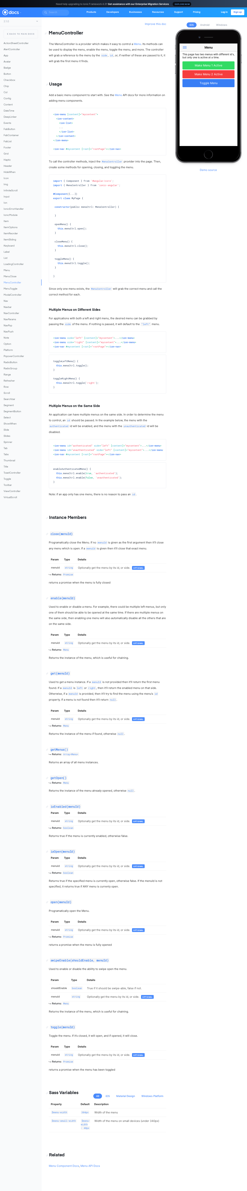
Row (6, 387)
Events (7, 123)
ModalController (13, 295)
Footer (7, 148)
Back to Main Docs (22, 34)
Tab (5, 448)
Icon (6, 178)
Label (7, 252)
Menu (7, 270)
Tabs (6, 454)
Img (6, 184)
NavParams (10, 319)
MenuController (12, 283)
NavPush (9, 332)
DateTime (9, 111)
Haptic (7, 160)
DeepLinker (10, 117)
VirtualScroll (10, 497)
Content (8, 105)
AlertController (12, 49)
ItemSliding (10, 240)
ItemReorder (11, 233)
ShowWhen (10, 424)
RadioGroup (10, 368)
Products (91, 12)
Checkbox (9, 80)
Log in (224, 12)
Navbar (8, 307)
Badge (7, 68)
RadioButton (10, 362)
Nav (6, 301)
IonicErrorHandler (14, 209)
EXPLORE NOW (182, 4)
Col (5, 92)
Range (7, 375)
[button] (20, 11)
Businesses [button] (135, 12)
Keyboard (9, 246)
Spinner (8, 442)
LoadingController (14, 264)
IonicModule (11, 215)
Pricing (196, 12)
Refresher (9, 381)
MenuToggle (10, 289)
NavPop (8, 326)
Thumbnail (9, 461)
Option (7, 344)
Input (6, 197)
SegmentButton (12, 411)
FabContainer (11, 135)
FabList (8, 141)
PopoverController (14, 356)
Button (7, 74)
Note (6, 338)
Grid (6, 154)
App (6, 56)
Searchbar (9, 399)
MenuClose (10, 276)
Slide (6, 430)
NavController (11, 313)
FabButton (9, 129)
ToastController (12, 473)
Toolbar (8, 485)
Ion (5, 203)
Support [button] (178, 12)
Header (8, 166)
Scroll (7, 393)
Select (7, 418)
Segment (9, 405)
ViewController (12, 491)
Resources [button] (158, 12)
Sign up (237, 12)
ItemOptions (11, 227)
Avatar (7, 62)
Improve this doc (155, 24)
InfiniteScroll (11, 191)
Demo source (208, 170)
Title (6, 467)
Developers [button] (112, 12)
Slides (7, 436)
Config (7, 98)
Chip (6, 86)
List (5, 258)
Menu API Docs (90, 1166)
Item (6, 221)
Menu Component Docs (64, 1166)
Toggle (7, 479)
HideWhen (10, 172)
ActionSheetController (16, 43)
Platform (8, 350)
